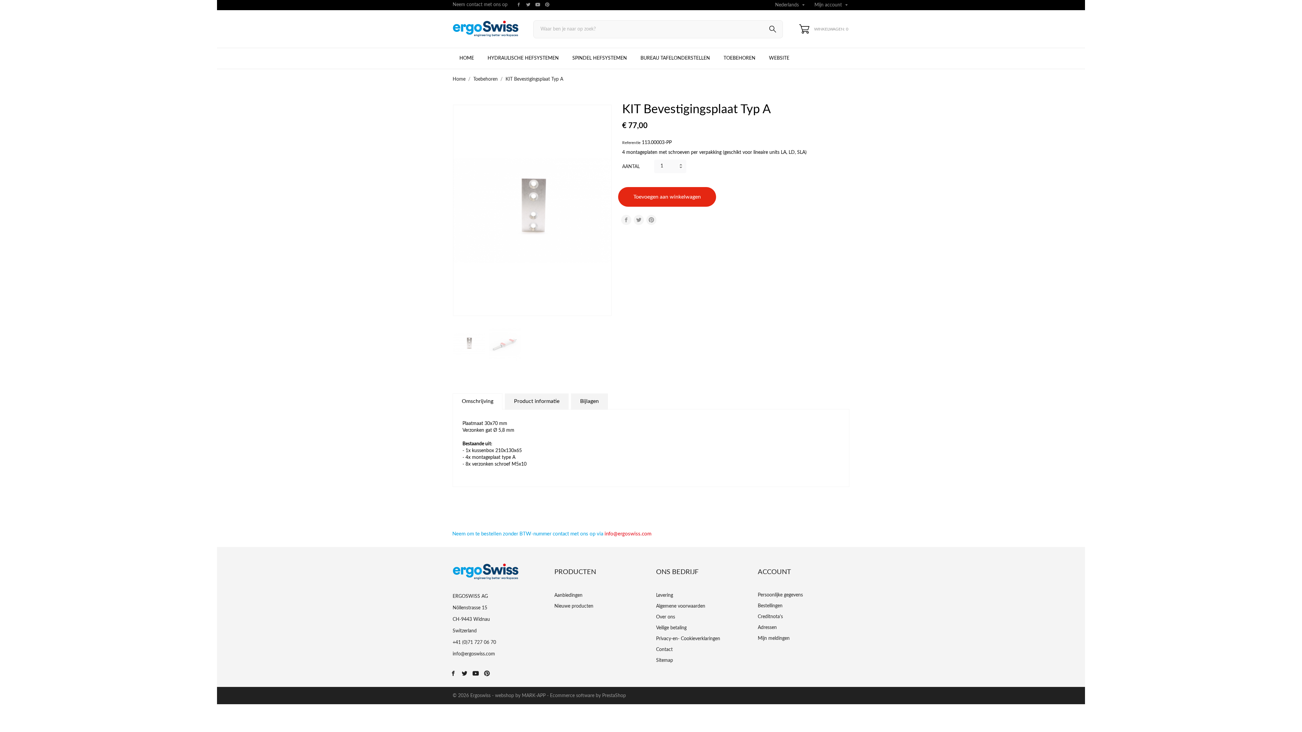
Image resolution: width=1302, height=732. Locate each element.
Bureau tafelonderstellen (675, 58)
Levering (664, 595)
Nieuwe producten (573, 606)
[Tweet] (639, 220)
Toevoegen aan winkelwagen (667, 197)
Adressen (767, 627)
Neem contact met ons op (480, 4)
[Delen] (626, 220)
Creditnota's (770, 616)
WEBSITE (779, 58)
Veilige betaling (671, 628)
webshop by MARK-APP (520, 695)
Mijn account (831, 5)
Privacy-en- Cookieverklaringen (688, 638)
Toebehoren (739, 58)
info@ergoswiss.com (628, 533)
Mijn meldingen (774, 638)
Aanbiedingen (568, 595)
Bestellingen (770, 606)
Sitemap (664, 660)
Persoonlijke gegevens (780, 595)
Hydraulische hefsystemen (523, 58)
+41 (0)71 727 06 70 (474, 642)
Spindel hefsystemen (599, 58)
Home (466, 58)
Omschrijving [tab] (477, 401)
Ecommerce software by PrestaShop (588, 695)
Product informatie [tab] (536, 401)
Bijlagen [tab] (589, 401)
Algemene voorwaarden (680, 606)
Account (774, 572)
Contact (664, 649)
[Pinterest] (651, 220)
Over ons (665, 617)
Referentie (631, 143)
